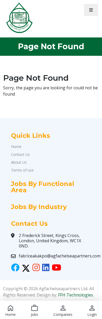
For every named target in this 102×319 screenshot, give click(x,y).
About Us (19, 162)
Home (16, 146)
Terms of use (22, 170)
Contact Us (20, 154)
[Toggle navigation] (91, 10)
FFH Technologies (75, 295)
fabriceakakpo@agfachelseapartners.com (59, 256)
